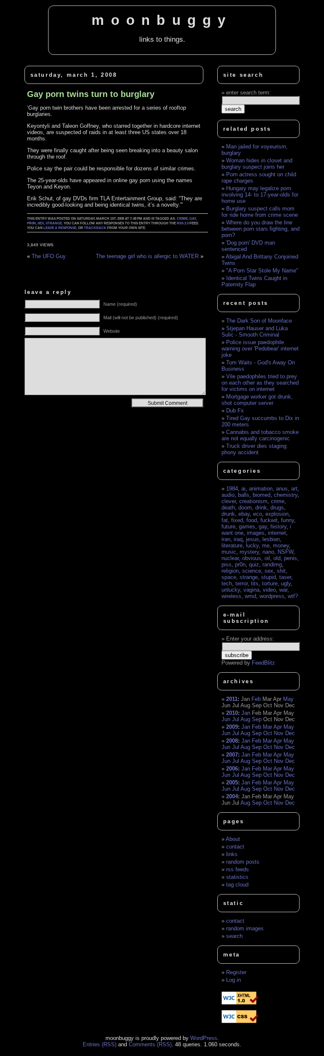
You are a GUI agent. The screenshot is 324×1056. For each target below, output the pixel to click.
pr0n (31, 223)
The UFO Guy (49, 256)
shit (281, 571)
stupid (268, 577)
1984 (232, 488)
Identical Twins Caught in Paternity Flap (254, 281)
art (294, 488)
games (247, 526)
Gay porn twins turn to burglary (90, 94)
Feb (256, 699)
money (281, 545)
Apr (277, 727)
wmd (250, 596)
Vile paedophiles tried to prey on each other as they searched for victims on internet (260, 382)
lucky (252, 545)
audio (228, 495)
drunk (228, 514)
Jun (225, 719)
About (233, 839)
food (251, 520)
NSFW (285, 552)
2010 (232, 713)
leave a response (59, 228)
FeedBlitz (263, 663)
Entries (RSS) (99, 1044)
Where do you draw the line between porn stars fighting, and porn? (260, 228)
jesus (252, 539)
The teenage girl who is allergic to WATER (147, 256)
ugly (286, 583)
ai (243, 488)
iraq (238, 539)
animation (261, 488)
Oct (267, 733)
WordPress (203, 1038)
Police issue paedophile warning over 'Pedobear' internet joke (260, 348)
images (256, 533)
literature (232, 545)
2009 (232, 727)
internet (277, 533)
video (269, 590)
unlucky (230, 590)
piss (226, 564)
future (228, 526)
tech (226, 583)
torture (270, 583)
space (228, 577)
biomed (261, 495)
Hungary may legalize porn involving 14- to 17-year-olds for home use (259, 194)
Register (236, 972)
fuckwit (269, 520)
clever (228, 501)
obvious (251, 558)
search (234, 936)
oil (267, 558)
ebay (244, 514)
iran (225, 539)
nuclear (230, 558)
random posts (242, 862)
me (266, 545)
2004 (232, 796)
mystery (249, 552)
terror (241, 583)
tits (255, 583)
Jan (245, 713)
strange (54, 223)
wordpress (271, 596)
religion (230, 571)
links (232, 854)
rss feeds (237, 869)
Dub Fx (235, 410)
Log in (233, 980)
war (283, 590)
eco (257, 514)
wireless (231, 596)
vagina (251, 590)
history (278, 526)
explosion (277, 514)
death (228, 507)
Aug (245, 719)
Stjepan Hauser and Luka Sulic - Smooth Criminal (254, 331)
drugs (277, 507)
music (228, 552)
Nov (279, 733)
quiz (254, 564)
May (288, 699)
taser (285, 577)
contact (235, 846)
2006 (232, 768)
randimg (272, 564)
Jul (235, 719)
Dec (290, 733)
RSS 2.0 (183, 223)
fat (224, 520)
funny (287, 520)
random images (245, 928)
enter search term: (248, 92)
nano (268, 552)
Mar (267, 727)
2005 (232, 782)
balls (243, 495)
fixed (237, 520)
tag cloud (237, 884)
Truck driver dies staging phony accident (253, 449)
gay (192, 219)
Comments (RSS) (150, 1044)
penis (290, 558)
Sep (257, 719)
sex (41, 223)
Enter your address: (250, 639)
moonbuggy (162, 20)
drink (261, 507)
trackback (95, 228)
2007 (232, 755)
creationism (253, 501)
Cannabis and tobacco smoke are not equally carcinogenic (260, 435)
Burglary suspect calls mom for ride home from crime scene (259, 211)
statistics (237, 877)
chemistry (285, 495)
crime (182, 219)
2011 (232, 699)
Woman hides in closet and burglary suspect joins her (256, 163)
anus (282, 488)
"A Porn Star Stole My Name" (262, 270)
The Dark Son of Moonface (259, 321)
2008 (232, 741)
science (251, 571)
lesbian (271, 539)
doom (245, 507)
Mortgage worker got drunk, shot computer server (257, 399)
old (277, 558)
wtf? (293, 596)
